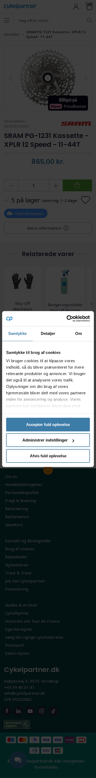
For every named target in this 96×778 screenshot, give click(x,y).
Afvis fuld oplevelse (48, 456)
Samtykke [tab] (17, 333)
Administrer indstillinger (45, 440)
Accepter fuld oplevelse (48, 424)
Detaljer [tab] (48, 333)
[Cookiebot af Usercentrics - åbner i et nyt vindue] (68, 318)
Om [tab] (78, 333)
